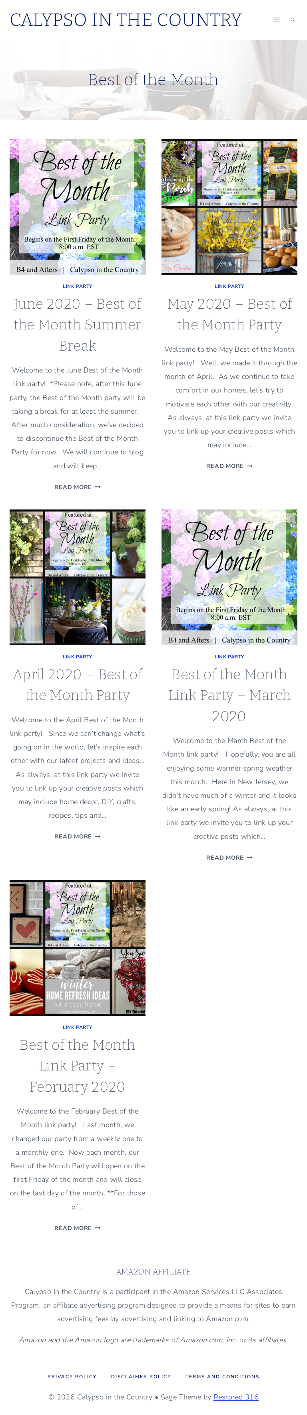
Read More (77, 487)
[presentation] (78, 207)
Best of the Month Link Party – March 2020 (229, 695)
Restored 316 (236, 1397)
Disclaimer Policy (141, 1376)
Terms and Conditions (222, 1376)
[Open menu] (276, 20)
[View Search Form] (292, 20)
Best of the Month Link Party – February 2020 (77, 1065)
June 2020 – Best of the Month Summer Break (78, 324)
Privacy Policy (72, 1376)
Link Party (77, 286)
